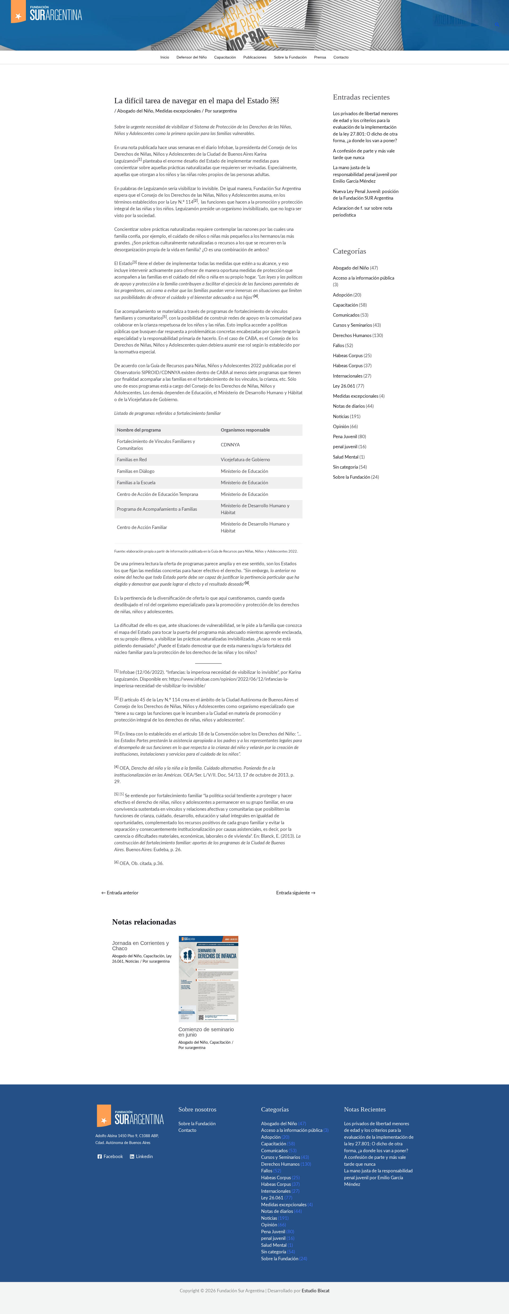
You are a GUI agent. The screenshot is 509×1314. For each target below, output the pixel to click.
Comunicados (346, 315)
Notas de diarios (349, 406)
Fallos (338, 345)
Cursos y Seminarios (352, 325)
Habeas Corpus (348, 355)
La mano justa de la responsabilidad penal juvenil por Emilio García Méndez (365, 174)
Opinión (341, 426)
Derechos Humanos (352, 335)
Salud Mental (345, 457)
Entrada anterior (119, 893)
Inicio (164, 57)
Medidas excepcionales (178, 111)
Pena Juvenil (345, 436)
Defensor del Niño (192, 57)
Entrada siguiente (295, 893)
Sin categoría (345, 467)
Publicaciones (254, 57)
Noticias (132, 961)
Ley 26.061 (344, 386)
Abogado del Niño (135, 111)
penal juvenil (345, 447)
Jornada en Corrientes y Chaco (140, 945)
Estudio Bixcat (316, 1291)
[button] (497, 25)
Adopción (342, 295)
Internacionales (347, 376)
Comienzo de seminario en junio (206, 1032)
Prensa (320, 57)
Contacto (341, 57)
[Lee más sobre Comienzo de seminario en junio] (208, 978)
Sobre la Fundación (290, 57)
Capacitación (225, 57)
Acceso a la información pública (363, 278)
